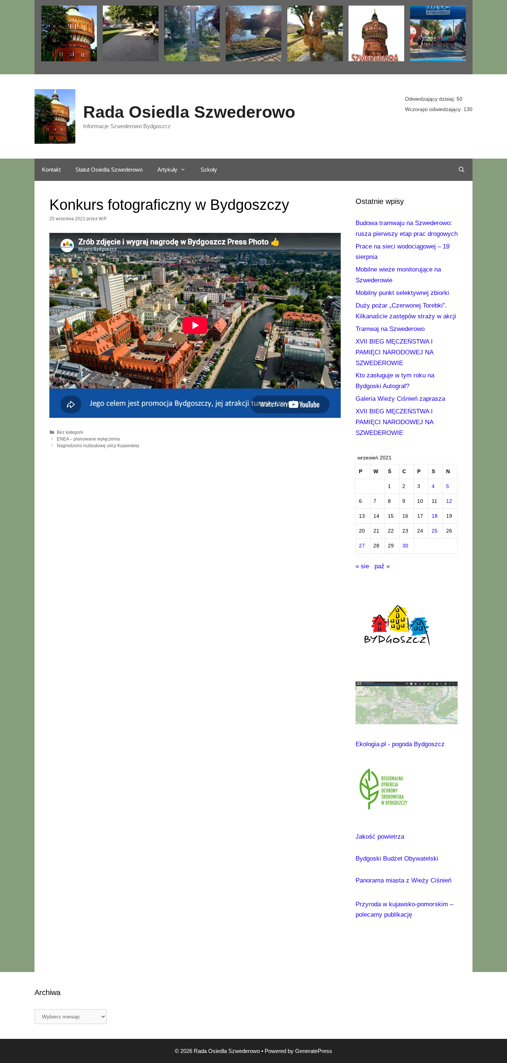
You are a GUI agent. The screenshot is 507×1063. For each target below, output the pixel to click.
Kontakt (51, 169)
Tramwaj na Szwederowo (390, 328)
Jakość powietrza (380, 836)
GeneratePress (313, 1051)
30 (405, 546)
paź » (382, 566)
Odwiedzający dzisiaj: (431, 99)
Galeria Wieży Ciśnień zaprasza (400, 398)
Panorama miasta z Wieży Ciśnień (403, 880)
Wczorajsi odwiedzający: (434, 109)
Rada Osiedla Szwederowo (189, 112)
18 (435, 516)
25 (435, 531)
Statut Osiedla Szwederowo (109, 169)
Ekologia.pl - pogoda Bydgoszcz (400, 744)
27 (362, 546)
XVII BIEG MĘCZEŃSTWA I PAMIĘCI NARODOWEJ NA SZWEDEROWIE (394, 352)
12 (449, 501)
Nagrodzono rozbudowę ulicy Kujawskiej (98, 445)
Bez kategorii (70, 432)
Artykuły (167, 169)
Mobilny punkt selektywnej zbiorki (402, 292)
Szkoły (208, 169)
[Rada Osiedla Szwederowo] (55, 116)
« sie (362, 566)
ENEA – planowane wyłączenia (88, 439)
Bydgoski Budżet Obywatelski (397, 858)
